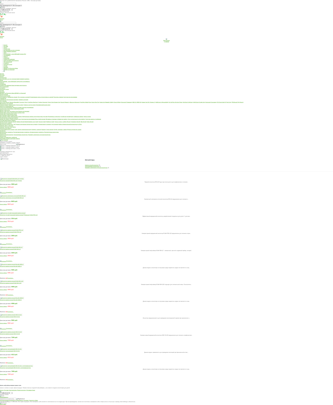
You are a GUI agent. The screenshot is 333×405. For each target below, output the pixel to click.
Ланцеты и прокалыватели (6, 106)
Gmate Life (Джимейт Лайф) (106, 102)
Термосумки (3, 114)
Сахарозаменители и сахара (7, 129)
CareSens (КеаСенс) (33, 102)
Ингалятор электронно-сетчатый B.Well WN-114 (12, 197)
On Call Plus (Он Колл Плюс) (175, 102)
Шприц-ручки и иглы (5, 110)
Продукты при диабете (5, 128)
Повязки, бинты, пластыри (6, 125)
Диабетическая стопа (15, 119)
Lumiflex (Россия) (66, 121)
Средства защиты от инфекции (93, 119)
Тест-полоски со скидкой (24, 97)
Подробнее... (9, 192)
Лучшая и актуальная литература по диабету (27, 124)
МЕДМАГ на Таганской (8, 69)
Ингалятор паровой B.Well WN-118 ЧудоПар (11, 180)
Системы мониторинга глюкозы (8, 120)
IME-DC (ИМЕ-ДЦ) (136, 102)
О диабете (6, 63)
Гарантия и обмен (33, 400)
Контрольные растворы (12, 99)
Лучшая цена (6, 49)
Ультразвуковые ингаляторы (21, 134)
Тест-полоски (3, 101)
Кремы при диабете (5, 119)
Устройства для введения (66, 116)
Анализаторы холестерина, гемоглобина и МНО (12, 108)
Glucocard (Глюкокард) (126, 102)
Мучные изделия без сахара (74, 129)
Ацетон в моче (19, 105)
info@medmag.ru (4, 397)
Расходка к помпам (58, 97)
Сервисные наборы (78, 116)
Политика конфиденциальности (8, 400)
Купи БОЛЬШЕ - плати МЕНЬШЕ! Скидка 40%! (14, 54)
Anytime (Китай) (4, 121)
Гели (11, 127)
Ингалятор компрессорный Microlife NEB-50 (11, 300)
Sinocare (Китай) (12, 121)
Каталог (5, 45)
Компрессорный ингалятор (6, 134)
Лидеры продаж (4, 94)
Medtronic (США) (50, 121)
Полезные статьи (7, 64)
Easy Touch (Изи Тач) (94, 102)
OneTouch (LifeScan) (188, 102)
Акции (4, 52)
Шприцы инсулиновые (23, 111)
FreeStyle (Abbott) (84, 102)
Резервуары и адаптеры (54, 116)
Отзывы (5, 65)
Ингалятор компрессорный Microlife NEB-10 (11, 266)
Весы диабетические (40, 119)
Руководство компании (9, 59)
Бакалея (44, 129)
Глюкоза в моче (12, 105)
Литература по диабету (6, 123)
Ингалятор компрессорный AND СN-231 (10, 316)
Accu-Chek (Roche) (4, 102)
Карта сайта (3, 404)
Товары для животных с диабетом (8, 137)
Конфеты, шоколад (36, 129)
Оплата (5, 47)
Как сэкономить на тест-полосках (11, 50)
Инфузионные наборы (16, 116)
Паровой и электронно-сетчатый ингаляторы (39, 134)
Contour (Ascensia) (42, 102)
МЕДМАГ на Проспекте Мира (10, 68)
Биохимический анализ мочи (43, 105)
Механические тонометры (6, 132)
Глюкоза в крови (4, 105)
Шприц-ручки (3, 111)
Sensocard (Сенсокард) (211, 102)
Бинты (14, 127)
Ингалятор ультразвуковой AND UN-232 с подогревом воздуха (15, 367)
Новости (5, 56)
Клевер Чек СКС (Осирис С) (148, 102)
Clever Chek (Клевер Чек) (54, 102)
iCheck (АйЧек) (117, 102)
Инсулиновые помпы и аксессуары (8, 115)
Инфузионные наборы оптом (29, 116)
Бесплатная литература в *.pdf (7, 124)
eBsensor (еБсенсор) (75, 102)
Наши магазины (13, 390)
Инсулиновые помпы (5, 116)
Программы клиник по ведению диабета (10, 138)
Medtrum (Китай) (21, 121)
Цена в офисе (3, 187)
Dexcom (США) (42, 121)
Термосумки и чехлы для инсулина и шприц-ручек (12, 112)
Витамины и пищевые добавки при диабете (57, 119)
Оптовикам (29, 390)
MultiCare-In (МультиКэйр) (162, 102)
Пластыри (6, 127)
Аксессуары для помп (42, 116)
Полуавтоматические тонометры (21, 132)
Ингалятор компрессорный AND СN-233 (10, 334)
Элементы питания (23, 99)
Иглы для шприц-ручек (12, 111)
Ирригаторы (3, 136)
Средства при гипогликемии (70, 97)
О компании (6, 58)
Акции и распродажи (5, 95)
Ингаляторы (3, 133)
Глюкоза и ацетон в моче (30, 105)
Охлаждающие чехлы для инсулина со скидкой (41, 97)
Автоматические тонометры (37, 132)
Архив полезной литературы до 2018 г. (72, 124)
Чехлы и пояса (87, 116)
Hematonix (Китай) (75, 121)
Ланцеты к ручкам (17, 107)
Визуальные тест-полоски (6, 103)
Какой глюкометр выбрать (9, 51)
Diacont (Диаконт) (65, 102)
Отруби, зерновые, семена (60, 129)
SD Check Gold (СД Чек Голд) (224, 102)
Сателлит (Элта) (23, 102)
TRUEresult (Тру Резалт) (238, 102)
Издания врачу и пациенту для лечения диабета (50, 124)
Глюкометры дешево (12, 97)
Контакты (5, 67)
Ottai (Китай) (83, 121)
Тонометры (3, 130)
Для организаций (7, 61)
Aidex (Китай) (90, 121)
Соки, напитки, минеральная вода (23, 129)
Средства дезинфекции (27, 107)
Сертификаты (6, 55)
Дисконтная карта (21, 390)
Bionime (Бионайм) (14, 102)
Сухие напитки (49, 129)
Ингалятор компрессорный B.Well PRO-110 (10, 232)
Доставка (5, 46)
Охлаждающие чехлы (11, 114)
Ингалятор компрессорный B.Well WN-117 (10, 249)
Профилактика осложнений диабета (9, 117)
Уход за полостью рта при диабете (76, 119)
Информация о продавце (22, 400)
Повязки (2, 127)
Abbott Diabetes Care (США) (31, 121)
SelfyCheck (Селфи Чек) (199, 102)
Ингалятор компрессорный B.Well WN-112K (10, 283)
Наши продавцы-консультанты (11, 60)
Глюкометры (3, 98)
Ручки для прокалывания (6, 107)
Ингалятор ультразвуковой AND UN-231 (10, 351)
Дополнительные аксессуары (51, 132)
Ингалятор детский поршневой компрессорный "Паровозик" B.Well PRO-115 (19, 215)
